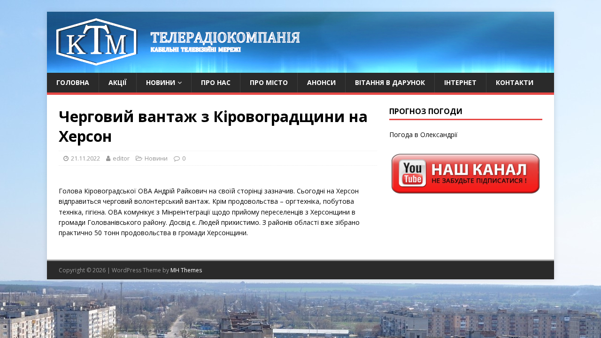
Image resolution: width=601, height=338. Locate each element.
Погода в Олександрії (423, 134)
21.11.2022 (85, 158)
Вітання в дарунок (390, 82)
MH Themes (186, 270)
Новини (160, 82)
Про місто (269, 82)
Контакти (514, 82)
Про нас (216, 82)
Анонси (321, 82)
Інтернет (460, 82)
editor (121, 158)
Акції (117, 82)
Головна (72, 82)
